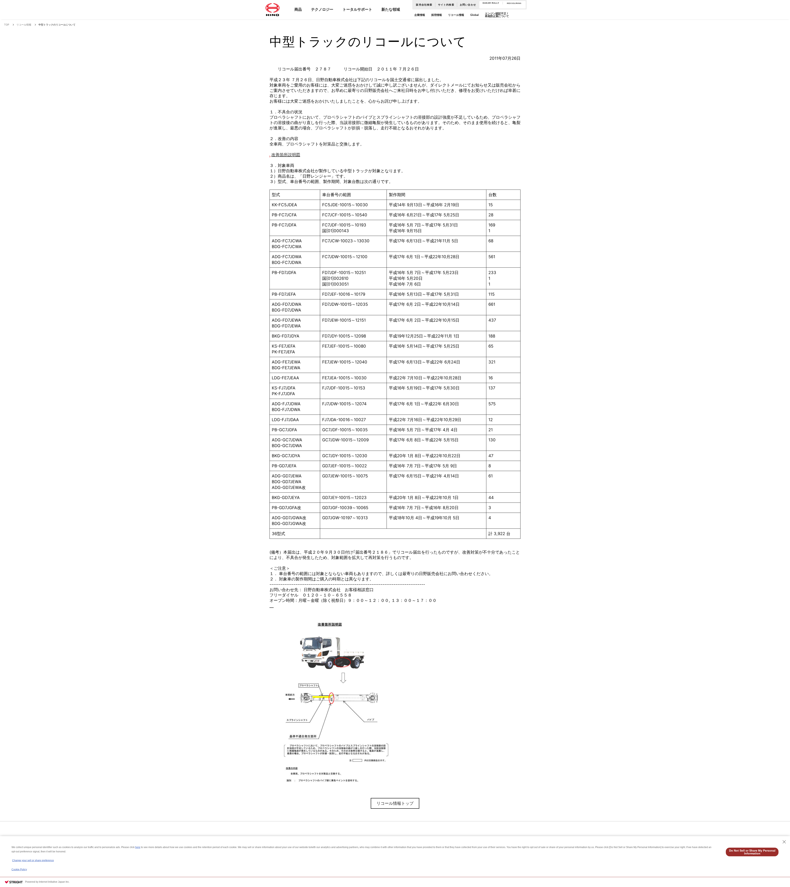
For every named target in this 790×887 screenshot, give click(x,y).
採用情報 (436, 14)
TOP (6, 24)
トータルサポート (357, 9)
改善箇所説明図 (285, 154)
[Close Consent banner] (784, 841)
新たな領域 (390, 9)
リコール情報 (456, 14)
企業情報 (419, 14)
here (137, 847)
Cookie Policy (19, 869)
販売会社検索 (424, 4)
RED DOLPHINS (514, 3)
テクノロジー (322, 9)
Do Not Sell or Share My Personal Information (752, 852)
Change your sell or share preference (33, 860)
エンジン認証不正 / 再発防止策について (497, 15)
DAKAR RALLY (491, 3)
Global (474, 14)
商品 (298, 9)
